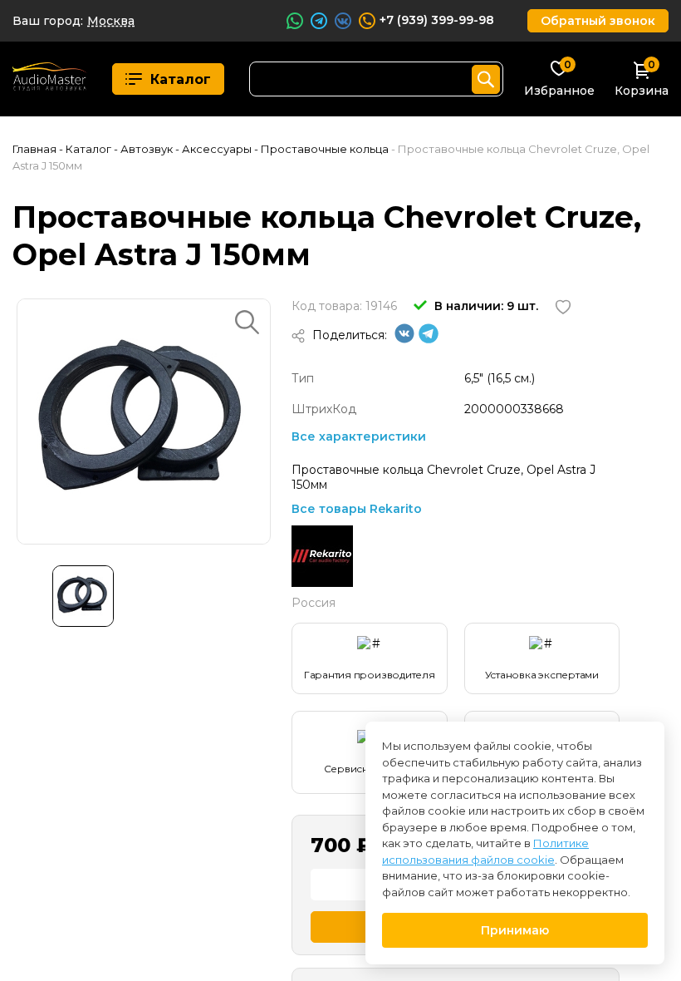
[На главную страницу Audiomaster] (49, 79)
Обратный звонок (598, 20)
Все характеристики (359, 436)
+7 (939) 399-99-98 (437, 19)
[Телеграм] (428, 339)
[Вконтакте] (404, 339)
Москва (111, 21)
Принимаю (515, 930)
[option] (144, 421)
